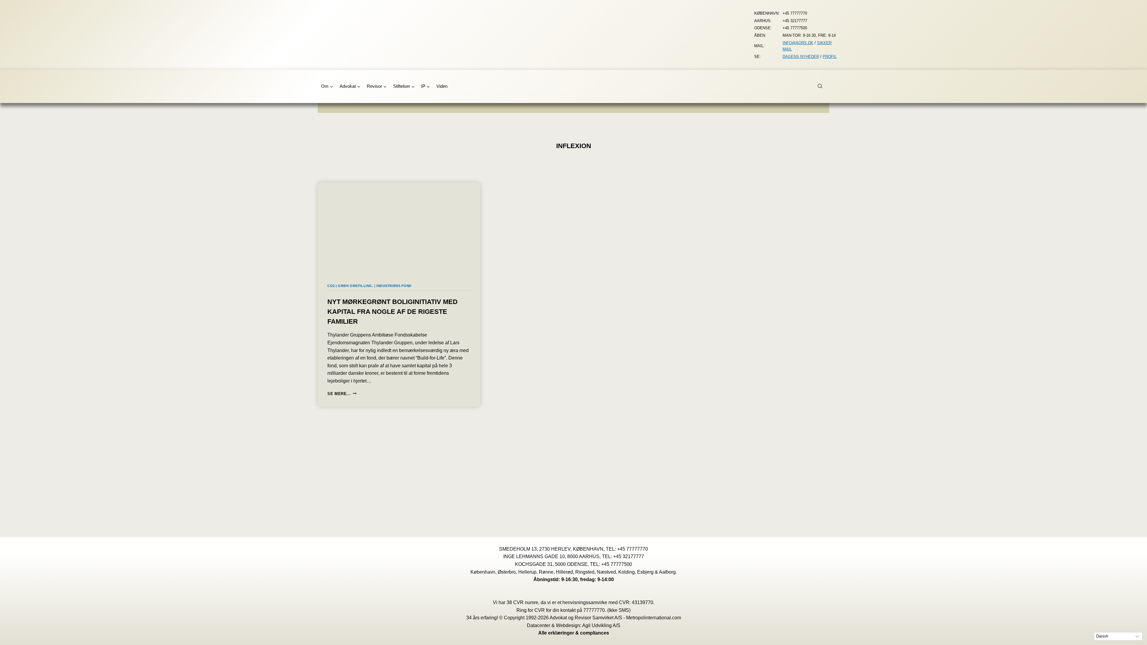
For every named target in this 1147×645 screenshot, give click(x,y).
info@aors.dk (798, 43)
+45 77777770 (632, 549)
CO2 (331, 286)
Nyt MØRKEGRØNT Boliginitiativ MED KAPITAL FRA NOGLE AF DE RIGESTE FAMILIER (392, 311)
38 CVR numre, (523, 602)
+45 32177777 (628, 556)
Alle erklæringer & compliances (573, 632)
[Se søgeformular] (823, 86)
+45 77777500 (616, 564)
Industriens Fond (394, 286)
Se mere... (342, 393)
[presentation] (399, 228)
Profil (830, 56)
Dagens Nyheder (801, 56)
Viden (441, 86)
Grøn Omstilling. (355, 286)
